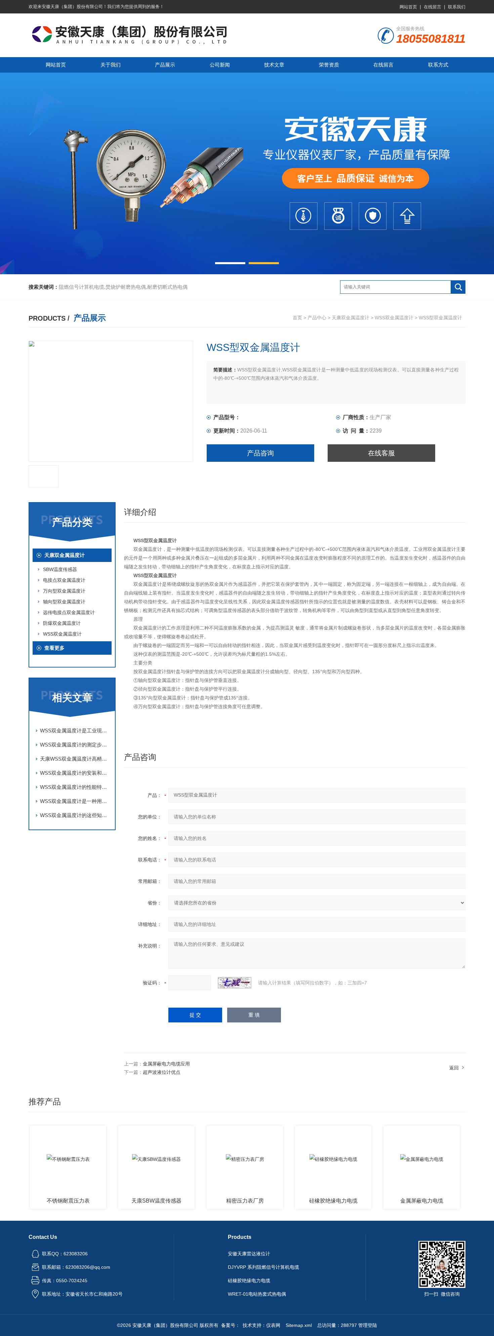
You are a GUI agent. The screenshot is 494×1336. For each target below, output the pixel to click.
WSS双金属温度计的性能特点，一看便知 (75, 787)
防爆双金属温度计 (62, 623)
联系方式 (438, 65)
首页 (297, 317)
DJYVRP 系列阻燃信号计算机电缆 (263, 1267)
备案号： (230, 1325)
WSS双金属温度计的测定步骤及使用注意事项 (75, 744)
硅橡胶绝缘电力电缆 (308, 1201)
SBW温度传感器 (60, 569)
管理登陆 (367, 1325)
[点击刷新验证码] (234, 982)
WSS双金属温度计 (394, 317)
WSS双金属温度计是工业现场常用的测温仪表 (75, 730)
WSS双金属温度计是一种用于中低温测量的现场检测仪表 (75, 801)
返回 (454, 1067)
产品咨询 (260, 453)
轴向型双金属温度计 (64, 601)
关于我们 (110, 65)
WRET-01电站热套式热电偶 (257, 1294)
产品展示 (165, 65)
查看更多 (54, 648)
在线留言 (432, 6)
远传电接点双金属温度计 (69, 612)
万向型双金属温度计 (64, 591)
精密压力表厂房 (219, 1201)
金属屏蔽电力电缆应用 (166, 1063)
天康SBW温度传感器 (131, 1201)
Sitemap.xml (299, 1325)
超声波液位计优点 (161, 1072)
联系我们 (456, 6)
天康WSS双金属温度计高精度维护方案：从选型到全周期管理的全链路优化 (75, 759)
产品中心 (316, 317)
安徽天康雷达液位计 (249, 1253)
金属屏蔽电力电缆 (396, 1201)
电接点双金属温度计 (64, 580)
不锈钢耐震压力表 (42, 1201)
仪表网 (273, 1325)
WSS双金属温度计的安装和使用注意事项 (75, 773)
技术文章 (274, 65)
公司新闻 (220, 65)
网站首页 (408, 6)
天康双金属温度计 (350, 317)
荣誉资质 (329, 65)
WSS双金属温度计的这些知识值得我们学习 (75, 815)
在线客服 (381, 453)
